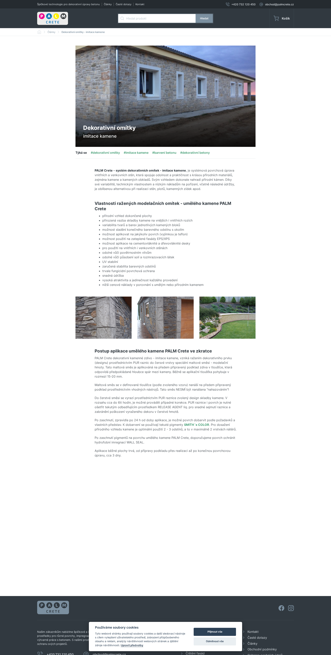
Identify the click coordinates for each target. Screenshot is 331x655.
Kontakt (139, 4)
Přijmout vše (214, 631)
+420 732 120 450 (243, 4)
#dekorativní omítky (105, 153)
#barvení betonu (164, 153)
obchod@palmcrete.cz (279, 4)
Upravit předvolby (132, 645)
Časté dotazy (123, 4)
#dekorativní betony (195, 153)
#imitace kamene (136, 153)
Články (108, 4)
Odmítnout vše (215, 641)
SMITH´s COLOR (196, 425)
